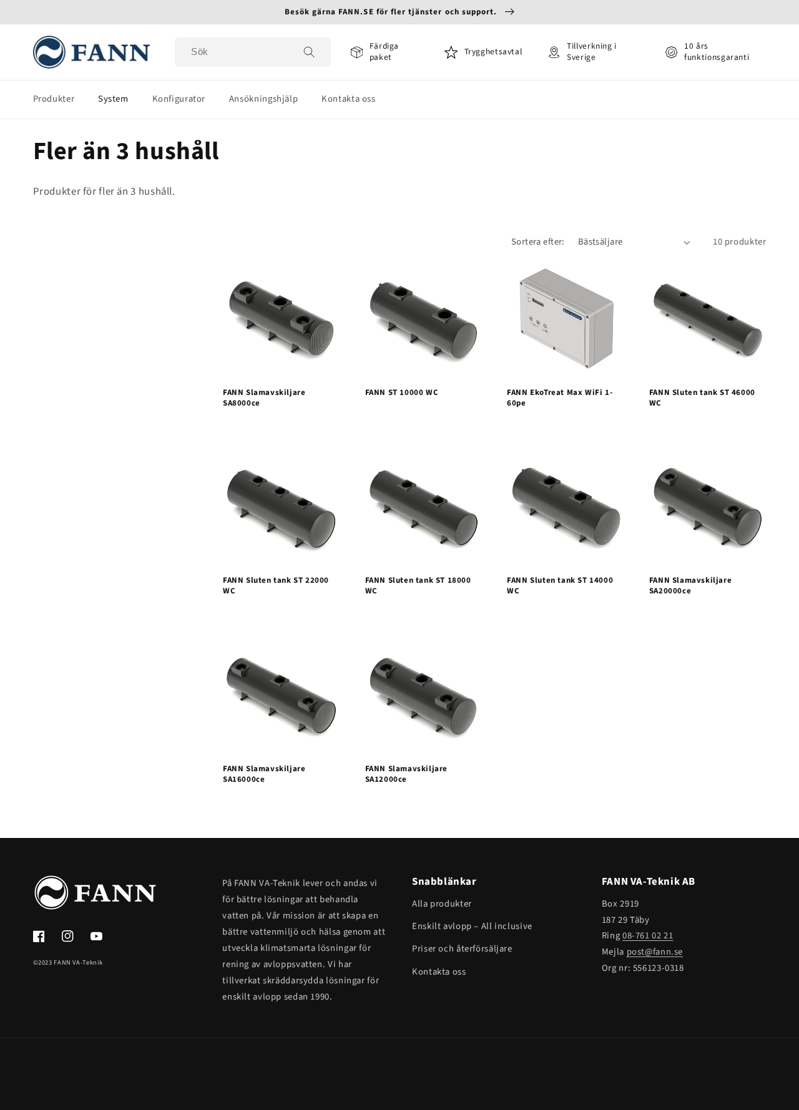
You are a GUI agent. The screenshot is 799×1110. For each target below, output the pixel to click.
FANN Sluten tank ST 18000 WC (418, 585)
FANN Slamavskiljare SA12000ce (406, 774)
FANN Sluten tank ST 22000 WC (276, 585)
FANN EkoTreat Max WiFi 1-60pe (559, 398)
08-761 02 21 (648, 935)
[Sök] (309, 51)
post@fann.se (655, 951)
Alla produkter (442, 903)
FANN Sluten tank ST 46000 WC (702, 398)
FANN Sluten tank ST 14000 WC (560, 585)
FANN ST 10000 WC (402, 392)
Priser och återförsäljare (462, 948)
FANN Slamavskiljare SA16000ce (264, 774)
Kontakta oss (439, 971)
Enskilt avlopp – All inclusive (472, 926)
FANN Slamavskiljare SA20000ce (690, 585)
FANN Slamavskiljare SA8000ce (264, 398)
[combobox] (252, 52)
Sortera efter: (538, 241)
